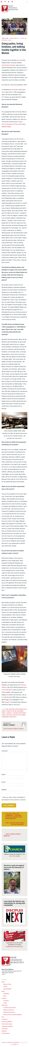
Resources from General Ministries (12, 1014)
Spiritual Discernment (9, 1012)
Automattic (15, 1044)
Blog (4, 996)
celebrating (6, 697)
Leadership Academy (7, 1026)
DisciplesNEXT (7, 989)
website (7, 702)
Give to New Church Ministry (12, 835)
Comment (5, 751)
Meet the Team (7, 984)
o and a (4, 715)
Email (4, 782)
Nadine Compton (14, 38)
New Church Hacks (7, 1024)
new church (22, 713)
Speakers (4, 1031)
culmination (15, 89)
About (3, 982)
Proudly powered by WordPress (11, 1042)
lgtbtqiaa (15, 713)
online (13, 856)
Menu (24, 6)
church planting (11, 711)
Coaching (6, 1000)
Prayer (5, 1003)
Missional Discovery (8, 1010)
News (3, 991)
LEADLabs (4, 1028)
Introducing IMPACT (7, 1021)
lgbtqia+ (9, 713)
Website (4, 790)
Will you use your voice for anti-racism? (15, 823)
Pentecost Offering (19, 715)
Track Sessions (6, 1033)
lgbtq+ (4, 713)
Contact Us (5, 1019)
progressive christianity (9, 716)
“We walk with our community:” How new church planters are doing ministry (13, 816)
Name (4, 774)
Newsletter (6, 993)
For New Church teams (9, 1007)
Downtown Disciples (9, 65)
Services (4, 998)
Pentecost (9, 715)
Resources (4, 1005)
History (5, 986)
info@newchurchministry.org (14, 946)
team (18, 60)
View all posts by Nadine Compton (13, 728)
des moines (20, 711)
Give (3, 1017)
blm (7, 709)
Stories (9, 40)
